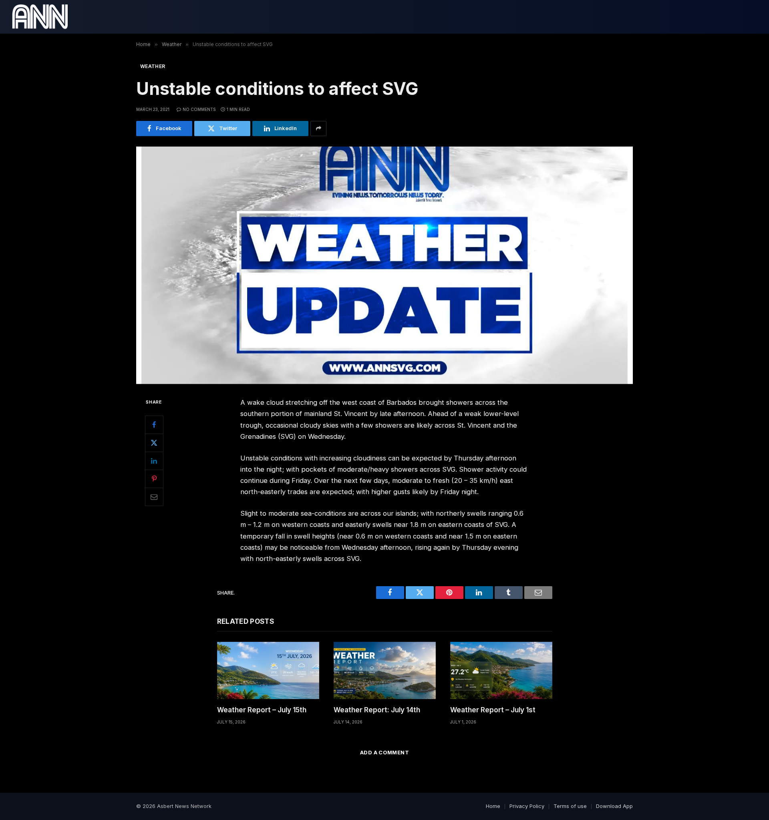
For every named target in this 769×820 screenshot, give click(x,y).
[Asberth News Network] (40, 17)
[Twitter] (154, 443)
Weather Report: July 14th (377, 710)
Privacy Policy (526, 806)
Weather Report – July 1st (492, 710)
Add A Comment (384, 752)
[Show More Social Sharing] (318, 128)
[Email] (154, 497)
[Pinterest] (154, 479)
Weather (152, 66)
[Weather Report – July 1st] (501, 670)
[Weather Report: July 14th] (385, 670)
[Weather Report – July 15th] (268, 670)
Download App (614, 806)
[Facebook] (154, 425)
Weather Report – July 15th (261, 710)
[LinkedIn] (154, 461)
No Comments (199, 109)
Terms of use (570, 806)
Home (493, 806)
